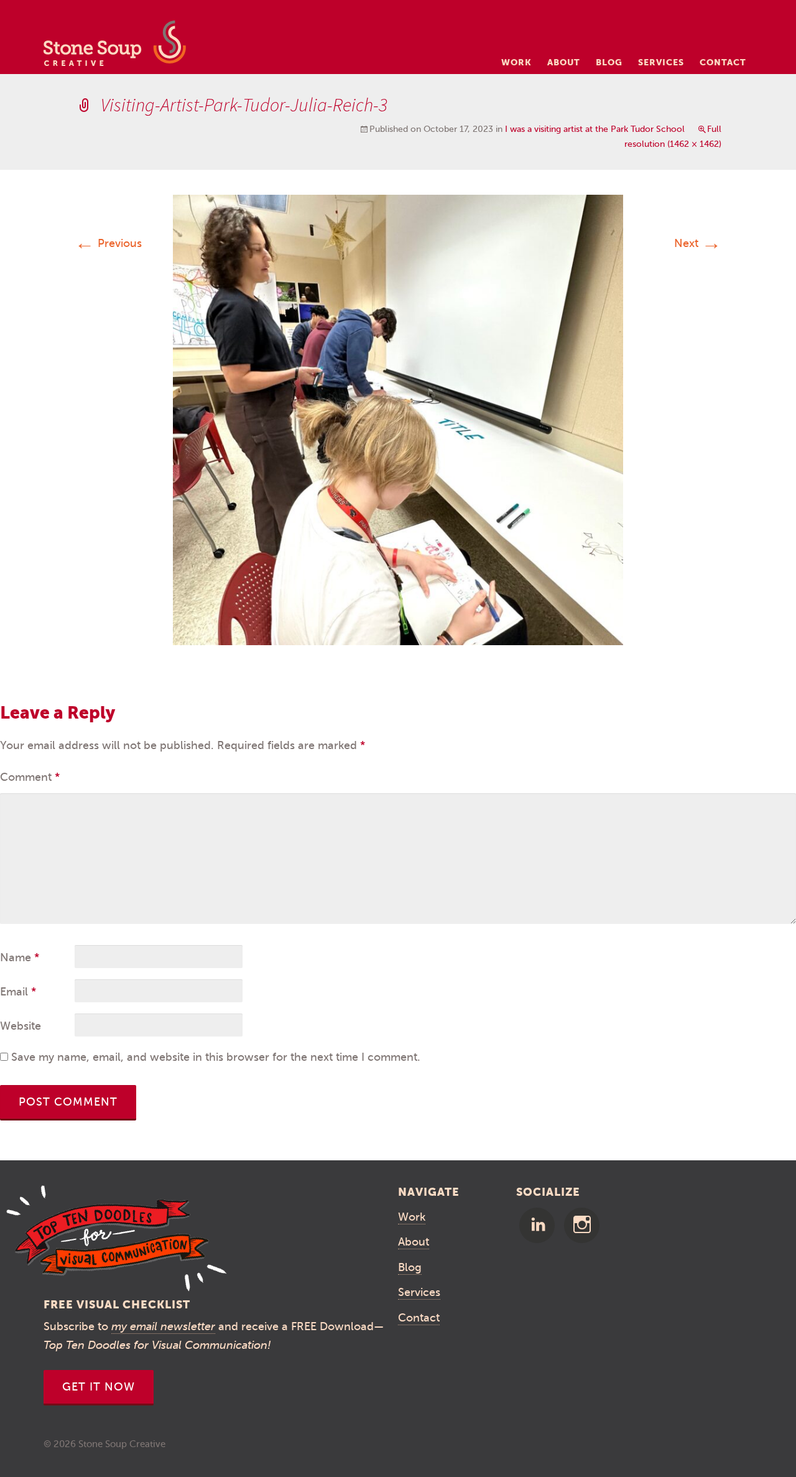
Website (20, 1026)
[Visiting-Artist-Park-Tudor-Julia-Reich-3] (398, 419)
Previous (108, 243)
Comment (30, 777)
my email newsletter (163, 1326)
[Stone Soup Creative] (115, 47)
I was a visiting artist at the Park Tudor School (595, 129)
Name (19, 957)
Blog (609, 62)
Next (697, 243)
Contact (723, 62)
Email (18, 992)
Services (661, 62)
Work (516, 62)
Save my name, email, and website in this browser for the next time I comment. (215, 1057)
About (563, 62)
